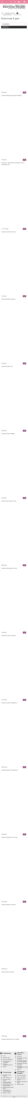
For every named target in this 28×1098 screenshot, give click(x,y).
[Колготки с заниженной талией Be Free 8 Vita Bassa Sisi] (14, 128)
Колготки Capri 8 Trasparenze (9, 703)
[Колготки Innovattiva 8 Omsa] (14, 534)
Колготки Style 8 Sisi (7, 366)
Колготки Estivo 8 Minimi (8, 434)
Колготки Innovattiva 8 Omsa (9, 568)
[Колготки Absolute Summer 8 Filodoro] (14, 61)
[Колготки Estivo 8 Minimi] (14, 399)
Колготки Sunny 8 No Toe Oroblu (10, 1039)
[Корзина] (25, 2)
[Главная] (2, 13)
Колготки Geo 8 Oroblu (7, 972)
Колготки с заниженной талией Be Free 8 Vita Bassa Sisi (12, 163)
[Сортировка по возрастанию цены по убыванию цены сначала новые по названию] (14, 24)
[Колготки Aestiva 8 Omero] (14, 870)
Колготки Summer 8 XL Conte (9, 837)
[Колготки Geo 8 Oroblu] (14, 938)
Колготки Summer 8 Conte (8, 232)
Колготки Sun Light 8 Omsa (8, 501)
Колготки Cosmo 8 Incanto (8, 635)
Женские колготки (10, 13)
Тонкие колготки (7, 15)
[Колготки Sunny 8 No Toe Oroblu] (14, 1005)
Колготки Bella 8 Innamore (8, 299)
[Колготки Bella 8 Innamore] (14, 265)
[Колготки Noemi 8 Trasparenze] (14, 736)
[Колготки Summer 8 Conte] (14, 198)
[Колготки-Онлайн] (14, 6)
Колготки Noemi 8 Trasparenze (9, 770)
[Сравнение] (19, 2)
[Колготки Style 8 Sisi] (14, 332)
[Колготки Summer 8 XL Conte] (14, 803)
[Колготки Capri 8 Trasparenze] (14, 668)
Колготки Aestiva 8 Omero (8, 905)
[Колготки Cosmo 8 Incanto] (14, 601)
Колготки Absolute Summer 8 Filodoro (11, 95)
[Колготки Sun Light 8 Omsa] (14, 467)
